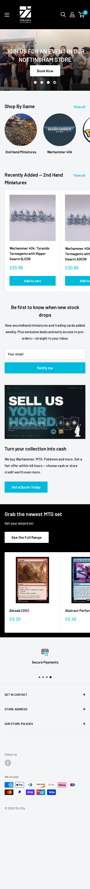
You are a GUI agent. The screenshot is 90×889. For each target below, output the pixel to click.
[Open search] (63, 14)
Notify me (45, 368)
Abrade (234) (19, 610)
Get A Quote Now (45, 76)
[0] (81, 14)
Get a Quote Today (26, 487)
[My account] (72, 14)
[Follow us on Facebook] (8, 763)
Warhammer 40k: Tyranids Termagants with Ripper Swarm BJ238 (29, 253)
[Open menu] (7, 15)
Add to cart (32, 281)
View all (79, 107)
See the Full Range (27, 537)
